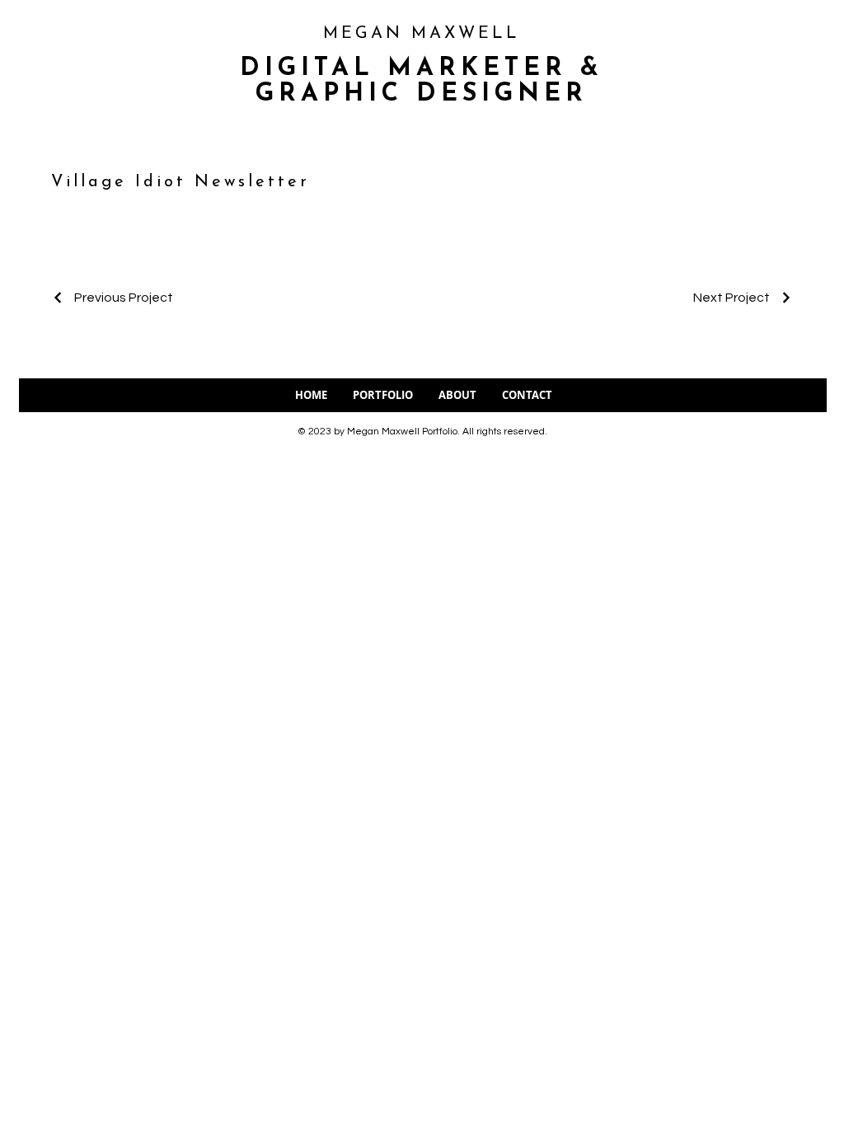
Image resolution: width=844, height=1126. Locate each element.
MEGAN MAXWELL (421, 34)
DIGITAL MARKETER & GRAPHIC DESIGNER (421, 81)
